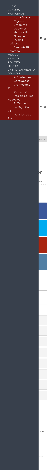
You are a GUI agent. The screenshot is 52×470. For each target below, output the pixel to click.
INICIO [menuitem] (12, 6)
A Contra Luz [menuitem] (22, 77)
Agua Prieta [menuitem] (22, 17)
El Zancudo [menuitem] (21, 103)
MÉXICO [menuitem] (13, 54)
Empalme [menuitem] (20, 24)
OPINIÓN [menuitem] (14, 73)
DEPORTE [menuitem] (14, 66)
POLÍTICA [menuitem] (14, 62)
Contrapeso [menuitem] (22, 81)
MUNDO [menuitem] (13, 58)
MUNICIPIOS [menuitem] (16, 13)
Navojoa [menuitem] (19, 36)
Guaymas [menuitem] (20, 28)
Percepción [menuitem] (21, 92)
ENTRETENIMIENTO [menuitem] (21, 69)
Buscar (42, 139)
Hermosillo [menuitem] (21, 32)
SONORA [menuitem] (14, 9)
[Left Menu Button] (3, 2)
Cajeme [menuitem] (19, 21)
